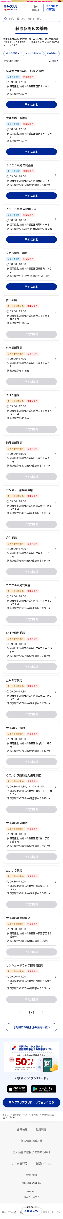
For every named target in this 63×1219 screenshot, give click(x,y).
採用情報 (31, 1175)
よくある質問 (19, 1163)
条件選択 (13, 53)
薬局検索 (35, 10)
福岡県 (35, 1115)
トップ (6, 1115)
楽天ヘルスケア (32, 1197)
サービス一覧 (9, 1212)
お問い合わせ (44, 1163)
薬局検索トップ (20, 1115)
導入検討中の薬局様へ (52, 8)
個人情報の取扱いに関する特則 (31, 1152)
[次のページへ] (42, 1012)
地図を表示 (33, 1211)
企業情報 (22, 1129)
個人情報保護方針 (31, 1140)
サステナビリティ (52, 1212)
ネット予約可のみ (33, 53)
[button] (31, 82)
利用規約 (41, 1129)
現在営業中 (52, 53)
